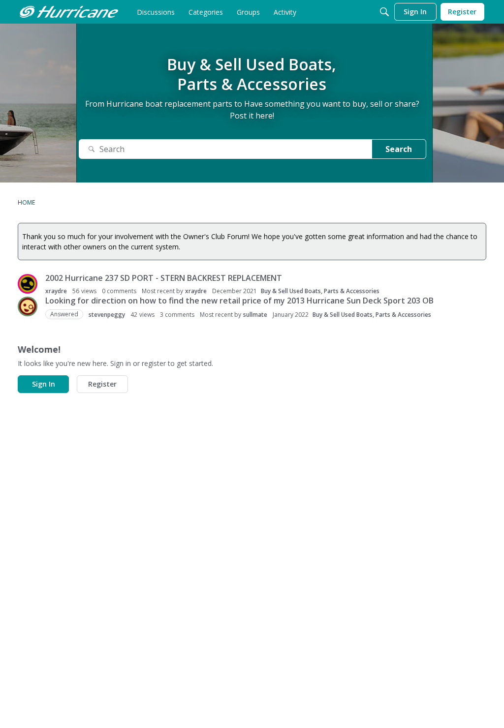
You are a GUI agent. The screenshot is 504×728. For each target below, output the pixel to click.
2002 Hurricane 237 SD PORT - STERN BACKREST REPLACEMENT (163, 278)
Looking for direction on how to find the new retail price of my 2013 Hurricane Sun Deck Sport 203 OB (239, 300)
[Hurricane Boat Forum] (69, 12)
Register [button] (102, 384)
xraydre (56, 291)
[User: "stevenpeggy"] (27, 306)
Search (398, 149)
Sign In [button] (43, 384)
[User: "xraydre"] (27, 284)
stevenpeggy (107, 314)
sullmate (255, 314)
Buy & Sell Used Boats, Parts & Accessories (320, 291)
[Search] (384, 12)
